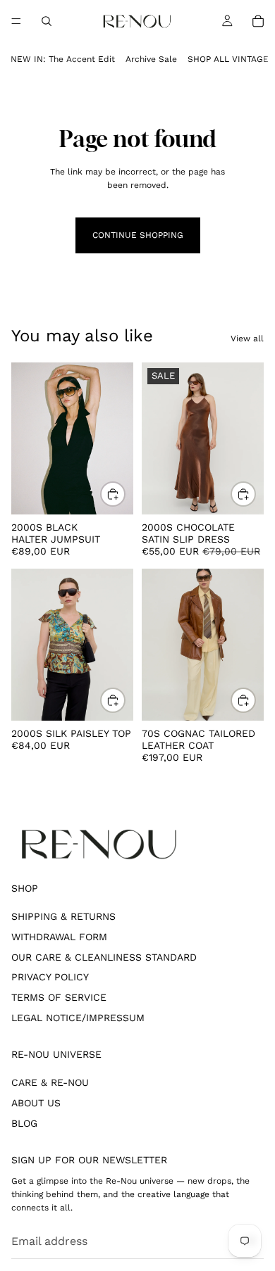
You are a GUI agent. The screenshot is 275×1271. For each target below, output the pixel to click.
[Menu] (16, 21)
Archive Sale (151, 59)
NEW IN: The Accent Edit (63, 59)
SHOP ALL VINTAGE (228, 59)
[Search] (46, 21)
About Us (36, 1102)
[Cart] (258, 21)
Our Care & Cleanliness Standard (104, 957)
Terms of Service (58, 997)
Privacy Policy (50, 976)
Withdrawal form (59, 936)
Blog (24, 1123)
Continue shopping (137, 235)
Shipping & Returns (63, 916)
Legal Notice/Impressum (78, 1017)
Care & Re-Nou (50, 1082)
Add (125, 494)
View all (247, 338)
